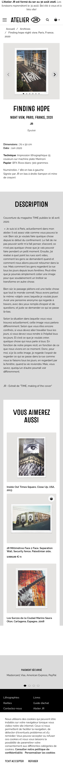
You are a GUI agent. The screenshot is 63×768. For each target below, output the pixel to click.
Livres (36, 697)
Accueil (10, 28)
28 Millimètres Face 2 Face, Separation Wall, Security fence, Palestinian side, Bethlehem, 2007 (30, 551)
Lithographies (11, 697)
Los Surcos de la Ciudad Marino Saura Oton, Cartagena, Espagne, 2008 (29, 620)
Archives (25, 28)
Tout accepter (14, 761)
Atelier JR (38, 708)
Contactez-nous (12, 708)
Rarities (7, 703)
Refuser (33, 761)
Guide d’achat (41, 703)
